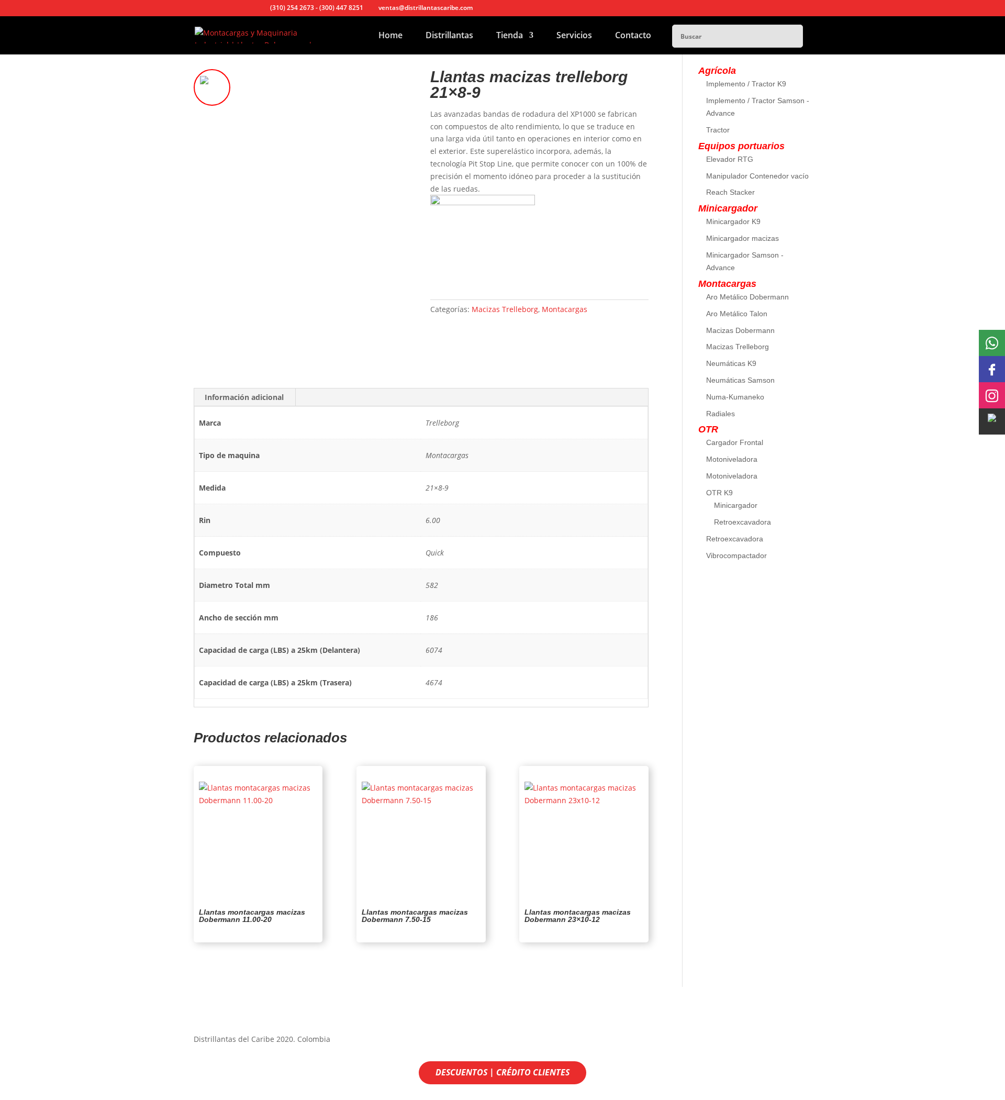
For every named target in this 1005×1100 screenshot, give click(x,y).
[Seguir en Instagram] (803, 1041)
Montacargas (564, 309)
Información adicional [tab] (244, 397)
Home (390, 36)
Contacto (633, 36)
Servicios (574, 36)
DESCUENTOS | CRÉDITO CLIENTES (503, 1072)
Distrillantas (449, 36)
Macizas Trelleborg (505, 309)
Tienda (509, 36)
